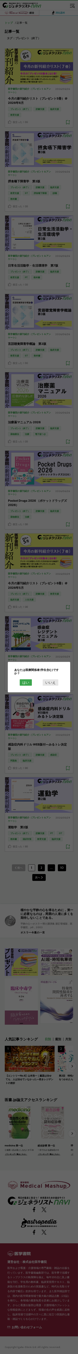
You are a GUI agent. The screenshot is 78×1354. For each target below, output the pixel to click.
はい (25, 682)
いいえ (50, 682)
